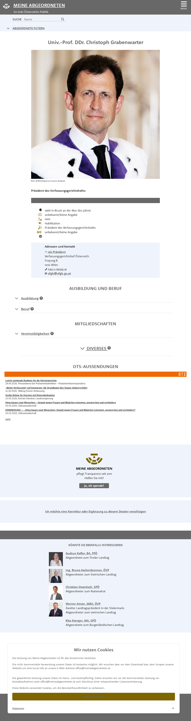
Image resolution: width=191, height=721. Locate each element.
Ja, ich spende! (94, 485)
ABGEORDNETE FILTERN (28, 28)
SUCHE (16, 19)
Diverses (96, 348)
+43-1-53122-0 (57, 269)
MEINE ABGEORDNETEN (39, 5)
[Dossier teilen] (156, 200)
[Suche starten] (62, 19)
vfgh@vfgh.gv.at (59, 273)
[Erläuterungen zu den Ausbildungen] (16, 298)
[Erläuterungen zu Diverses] (109, 348)
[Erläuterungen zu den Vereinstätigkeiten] (16, 334)
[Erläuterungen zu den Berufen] (16, 309)
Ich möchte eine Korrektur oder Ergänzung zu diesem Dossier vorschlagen (95, 511)
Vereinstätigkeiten (35, 333)
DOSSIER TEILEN (43, 200)
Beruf (25, 309)
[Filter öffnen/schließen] (8, 28)
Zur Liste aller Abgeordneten (94, 535)
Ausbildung (30, 298)
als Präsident (56, 252)
